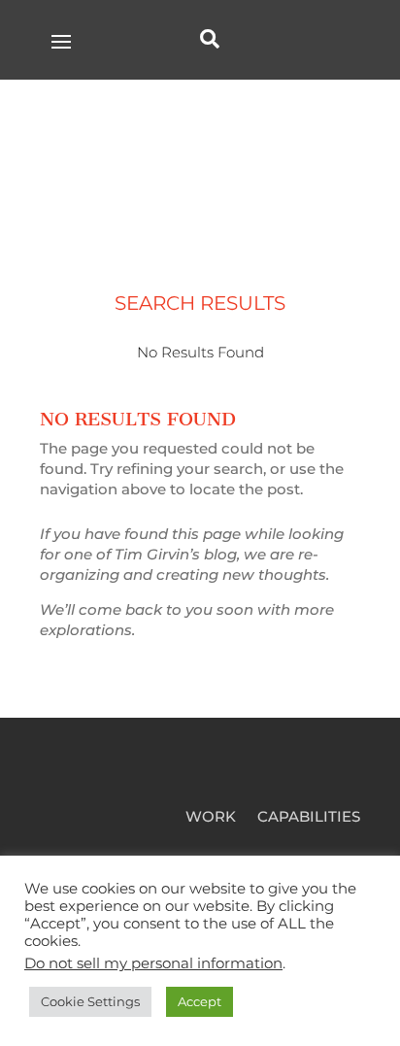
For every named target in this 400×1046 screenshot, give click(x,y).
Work (210, 818)
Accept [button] (199, 1001)
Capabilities (308, 818)
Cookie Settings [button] (90, 1001)
